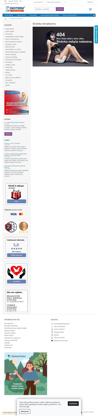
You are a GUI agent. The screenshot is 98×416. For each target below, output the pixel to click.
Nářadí (7, 72)
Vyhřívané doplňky (11, 57)
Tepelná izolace (10, 70)
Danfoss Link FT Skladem (12, 143)
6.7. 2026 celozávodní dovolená (14, 122)
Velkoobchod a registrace (12, 338)
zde (28, 406)
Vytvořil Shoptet (89, 412)
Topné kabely (9, 29)
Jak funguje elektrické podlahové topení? (14, 166)
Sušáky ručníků (10, 65)
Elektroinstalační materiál (13, 42)
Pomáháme (8, 347)
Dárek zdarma (8, 335)
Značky (7, 85)
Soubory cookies (9, 330)
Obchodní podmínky (53, 2)
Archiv (8, 134)
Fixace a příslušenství (12, 39)
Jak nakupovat (38, 2)
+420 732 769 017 (59, 329)
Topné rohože (9, 31)
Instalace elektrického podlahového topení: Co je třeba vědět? (15, 154)
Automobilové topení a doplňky (15, 52)
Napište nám (8, 345)
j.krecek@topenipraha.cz (62, 324)
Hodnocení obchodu (10, 340)
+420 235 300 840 (59, 326)
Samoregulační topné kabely (14, 36)
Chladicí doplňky (10, 54)
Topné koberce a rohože (13, 49)
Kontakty (7, 343)
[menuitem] (8, 15)
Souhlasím (73, 404)
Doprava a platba (9, 333)
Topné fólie (9, 67)
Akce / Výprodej (10, 83)
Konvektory (8, 62)
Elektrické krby (10, 47)
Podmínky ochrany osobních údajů (15, 328)
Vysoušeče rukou (10, 44)
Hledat (59, 9)
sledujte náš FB (59, 332)
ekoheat (56, 335)
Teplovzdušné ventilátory (13, 59)
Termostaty (9, 34)
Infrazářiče (8, 80)
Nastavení (25, 411)
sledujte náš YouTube (61, 340)
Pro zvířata (8, 75)
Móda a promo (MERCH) (13, 77)
